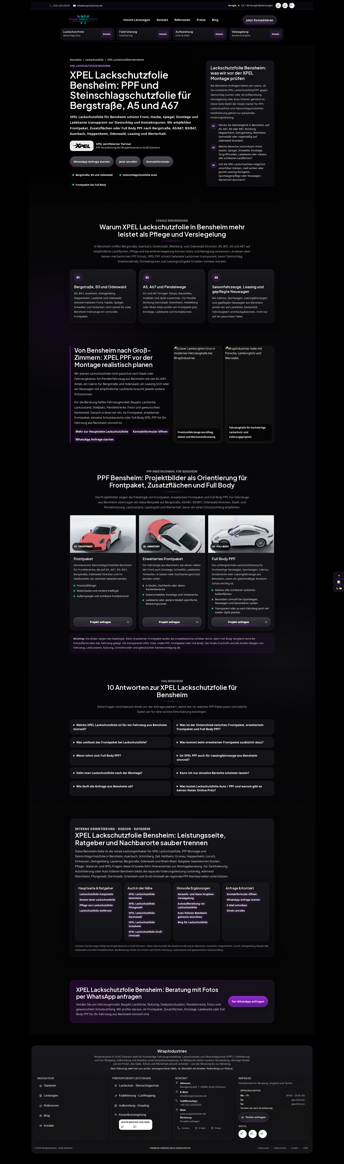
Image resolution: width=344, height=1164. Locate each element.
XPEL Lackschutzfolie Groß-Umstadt (146, 933)
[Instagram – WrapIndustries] (242, 1134)
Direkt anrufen (236, 910)
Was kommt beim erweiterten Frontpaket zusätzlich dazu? (222, 742)
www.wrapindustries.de (193, 1113)
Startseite (76, 59)
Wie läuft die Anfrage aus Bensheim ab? (104, 786)
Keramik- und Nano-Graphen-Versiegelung (196, 896)
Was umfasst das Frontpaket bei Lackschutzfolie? (111, 742)
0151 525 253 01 (61, 5)
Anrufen (185, 1128)
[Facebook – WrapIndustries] (253, 1134)
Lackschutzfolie (94, 59)
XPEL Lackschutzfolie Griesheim (142, 924)
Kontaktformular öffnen (150, 432)
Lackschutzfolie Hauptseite (96, 894)
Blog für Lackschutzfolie (192, 922)
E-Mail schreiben (237, 905)
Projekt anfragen (100, 622)
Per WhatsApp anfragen (248, 1001)
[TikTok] (292, 5)
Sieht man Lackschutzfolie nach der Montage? (109, 773)
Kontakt (49, 1125)
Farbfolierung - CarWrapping (137, 1095)
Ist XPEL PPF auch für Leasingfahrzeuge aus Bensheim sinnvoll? (217, 757)
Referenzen (182, 20)
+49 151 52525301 (191, 1104)
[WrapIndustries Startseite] (83, 20)
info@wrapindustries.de (89, 5)
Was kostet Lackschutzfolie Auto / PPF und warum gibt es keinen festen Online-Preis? (219, 788)
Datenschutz (280, 1148)
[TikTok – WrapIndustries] (263, 1134)
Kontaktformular (157, 161)
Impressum (263, 1148)
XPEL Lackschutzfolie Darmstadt (142, 915)
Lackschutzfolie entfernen (96, 910)
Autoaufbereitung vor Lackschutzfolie (191, 905)
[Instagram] (285, 5)
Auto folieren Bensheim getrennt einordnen (192, 915)
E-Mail (202, 1128)
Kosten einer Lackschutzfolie (97, 899)
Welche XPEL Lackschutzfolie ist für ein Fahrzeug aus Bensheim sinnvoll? (120, 727)
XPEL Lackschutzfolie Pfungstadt (142, 905)
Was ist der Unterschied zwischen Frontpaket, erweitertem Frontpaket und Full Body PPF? (220, 727)
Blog (215, 20)
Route (218, 1128)
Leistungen (51, 1095)
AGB (305, 1148)
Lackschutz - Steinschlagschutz (139, 1085)
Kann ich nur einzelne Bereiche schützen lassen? (214, 773)
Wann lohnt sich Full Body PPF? (98, 756)
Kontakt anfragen (190, 1121)
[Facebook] (278, 5)
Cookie (294, 1148)
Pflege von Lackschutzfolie (96, 905)
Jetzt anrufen (128, 161)
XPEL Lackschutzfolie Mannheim (142, 896)
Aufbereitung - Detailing (134, 1105)
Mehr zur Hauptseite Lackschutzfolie (102, 432)
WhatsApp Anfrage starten (91, 161)
